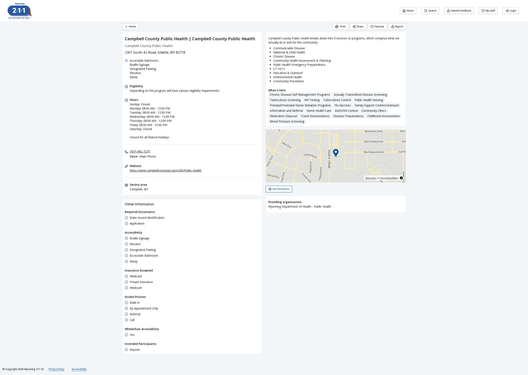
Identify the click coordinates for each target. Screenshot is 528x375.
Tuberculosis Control (337, 100)
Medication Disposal (283, 116)
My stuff (490, 10)
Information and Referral (286, 111)
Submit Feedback (461, 10)
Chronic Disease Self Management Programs (300, 94)
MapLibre (370, 178)
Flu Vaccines (343, 105)
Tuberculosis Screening (285, 100)
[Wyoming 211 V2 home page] (19, 10)
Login (513, 10)
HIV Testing (311, 100)
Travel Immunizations (315, 116)
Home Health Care (318, 111)
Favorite (379, 26)
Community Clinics (374, 111)
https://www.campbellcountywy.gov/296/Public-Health (166, 170)
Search (432, 10)
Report (399, 26)
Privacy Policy (56, 369)
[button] (336, 153)
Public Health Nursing (369, 100)
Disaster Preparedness (348, 116)
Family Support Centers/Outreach (377, 105)
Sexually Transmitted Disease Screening (360, 94)
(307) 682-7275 (140, 151)
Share (360, 26)
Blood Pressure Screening (287, 121)
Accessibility (79, 369)
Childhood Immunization (383, 116)
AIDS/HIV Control (346, 111)
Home (410, 10)
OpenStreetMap (389, 178)
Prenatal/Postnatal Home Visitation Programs (300, 105)
